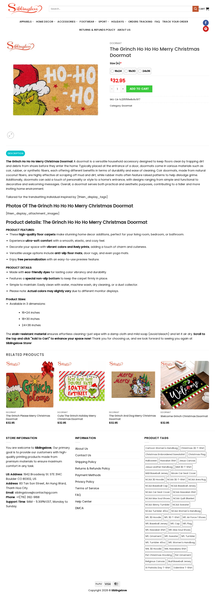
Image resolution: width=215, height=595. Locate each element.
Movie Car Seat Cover (183, 473)
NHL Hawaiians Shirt (175, 548)
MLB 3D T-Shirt (184, 467)
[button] (204, 8)
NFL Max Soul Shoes (179, 529)
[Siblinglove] (25, 9)
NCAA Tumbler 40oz (156, 511)
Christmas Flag (196, 454)
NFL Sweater (171, 536)
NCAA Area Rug (197, 479)
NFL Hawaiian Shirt (155, 529)
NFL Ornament (153, 536)
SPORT (103, 21)
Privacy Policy (84, 482)
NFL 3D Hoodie (153, 517)
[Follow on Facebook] (206, 23)
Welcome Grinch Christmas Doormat (184, 416)
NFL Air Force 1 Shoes (194, 517)
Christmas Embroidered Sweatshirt (165, 454)
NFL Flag (187, 523)
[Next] (209, 395)
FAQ (157, 21)
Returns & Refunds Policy (97, 30)
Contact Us (83, 455)
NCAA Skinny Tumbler (157, 504)
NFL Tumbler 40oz (155, 542)
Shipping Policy (85, 462)
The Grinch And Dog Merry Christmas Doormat (132, 417)
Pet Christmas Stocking (158, 555)
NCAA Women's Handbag (186, 511)
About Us (123, 30)
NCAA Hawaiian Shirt (184, 492)
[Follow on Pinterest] (206, 29)
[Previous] (6, 395)
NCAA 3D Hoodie (154, 479)
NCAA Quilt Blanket (183, 498)
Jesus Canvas (187, 460)
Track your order (175, 21)
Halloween (151, 460)
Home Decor (44, 21)
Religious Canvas (155, 561)
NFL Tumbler (188, 536)
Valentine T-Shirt (182, 567)
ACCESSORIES (66, 21)
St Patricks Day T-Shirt (157, 567)
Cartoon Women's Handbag (161, 448)
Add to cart (139, 89)
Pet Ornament (183, 555)
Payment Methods (88, 475)
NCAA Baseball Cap (156, 485)
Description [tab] (15, 153)
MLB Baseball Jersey (156, 473)
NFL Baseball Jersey (156, 523)
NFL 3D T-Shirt (172, 517)
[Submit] (195, 9)
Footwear (87, 21)
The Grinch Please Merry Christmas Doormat (28, 417)
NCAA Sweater (181, 504)
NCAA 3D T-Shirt (176, 479)
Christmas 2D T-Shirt (192, 448)
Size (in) (116, 63)
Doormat (116, 43)
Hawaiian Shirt (168, 460)
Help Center (83, 501)
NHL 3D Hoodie (153, 548)
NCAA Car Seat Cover (157, 492)
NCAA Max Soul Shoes (157, 498)
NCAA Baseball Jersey (183, 485)
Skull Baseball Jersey (179, 561)
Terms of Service (87, 488)
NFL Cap (175, 523)
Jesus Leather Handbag (159, 467)
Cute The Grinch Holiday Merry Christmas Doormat (76, 417)
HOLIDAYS (117, 21)
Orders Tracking (140, 21)
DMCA (79, 508)
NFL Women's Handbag (182, 542)
